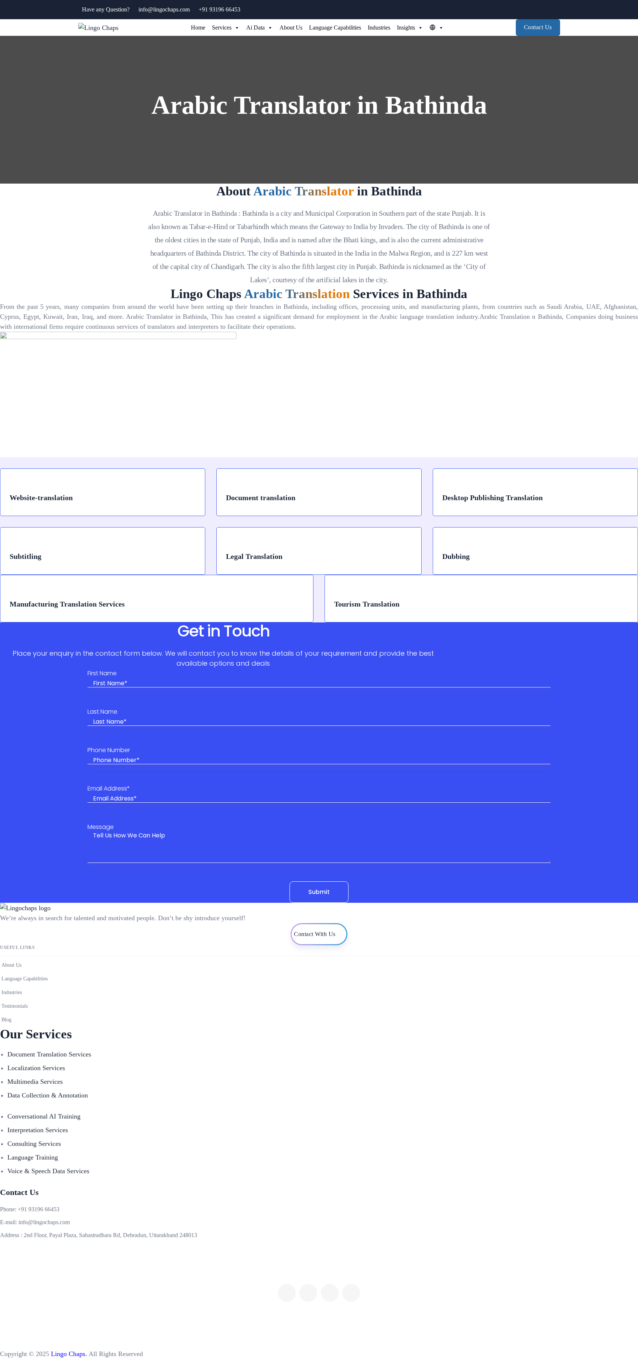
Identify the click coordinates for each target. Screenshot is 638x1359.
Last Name (102, 712)
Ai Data (255, 27)
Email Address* (109, 789)
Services (221, 27)
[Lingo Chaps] (98, 27)
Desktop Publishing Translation (492, 498)
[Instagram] (330, 1293)
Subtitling (25, 556)
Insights (406, 27)
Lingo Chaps (67, 1354)
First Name (102, 673)
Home (198, 27)
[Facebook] (287, 1293)
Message (101, 827)
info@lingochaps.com (164, 9)
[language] (435, 27)
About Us (290, 27)
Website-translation (41, 498)
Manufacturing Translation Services (67, 604)
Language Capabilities (335, 27)
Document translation (260, 498)
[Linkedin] (351, 1293)
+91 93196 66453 (219, 9)
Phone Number (109, 750)
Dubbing (456, 556)
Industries (379, 27)
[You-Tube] (308, 1293)
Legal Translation (254, 556)
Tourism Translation (366, 604)
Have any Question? (106, 9)
